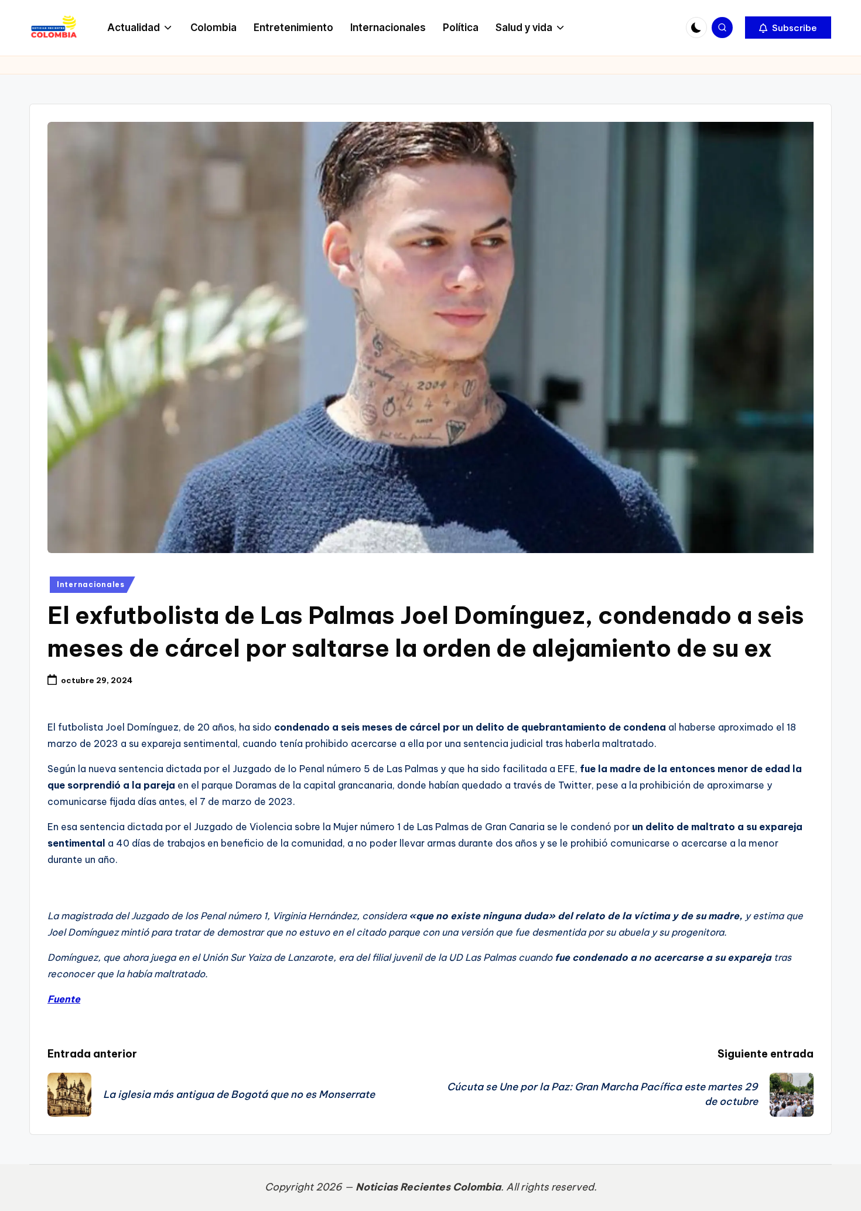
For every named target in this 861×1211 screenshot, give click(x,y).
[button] (788, 27)
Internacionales (91, 584)
